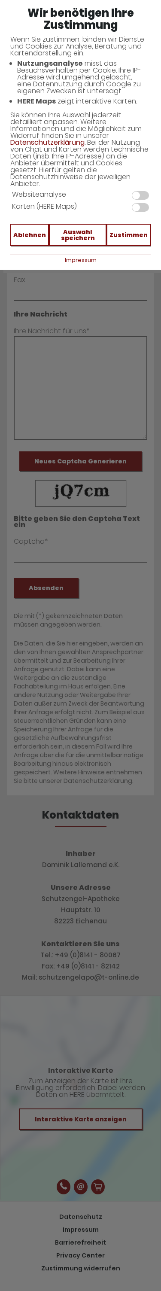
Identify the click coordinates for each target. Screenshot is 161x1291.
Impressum (81, 260)
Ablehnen (29, 235)
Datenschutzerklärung (47, 142)
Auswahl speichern (78, 235)
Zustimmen (128, 235)
